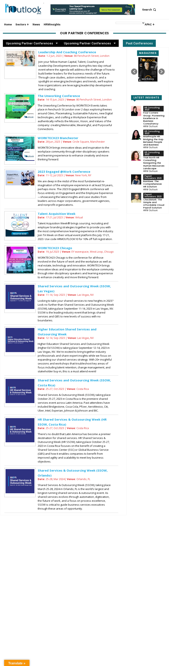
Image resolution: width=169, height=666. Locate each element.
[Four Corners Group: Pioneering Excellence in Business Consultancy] (136, 111)
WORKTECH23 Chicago (55, 248)
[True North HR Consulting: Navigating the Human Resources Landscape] (136, 156)
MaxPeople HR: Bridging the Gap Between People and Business (153, 140)
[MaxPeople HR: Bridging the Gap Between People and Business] (136, 135)
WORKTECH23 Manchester (58, 138)
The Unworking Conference (59, 96)
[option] (92, 11)
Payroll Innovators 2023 (153, 177)
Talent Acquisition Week (56, 214)
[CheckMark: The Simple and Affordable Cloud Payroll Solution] (136, 198)
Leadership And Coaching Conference (67, 52)
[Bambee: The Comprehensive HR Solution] (136, 179)
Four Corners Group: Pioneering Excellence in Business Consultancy (153, 118)
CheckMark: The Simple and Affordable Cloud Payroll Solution (153, 203)
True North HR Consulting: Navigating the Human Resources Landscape (153, 163)
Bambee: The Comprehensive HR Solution (152, 184)
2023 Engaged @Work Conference (64, 171)
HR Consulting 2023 (152, 108)
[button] (149, 10)
